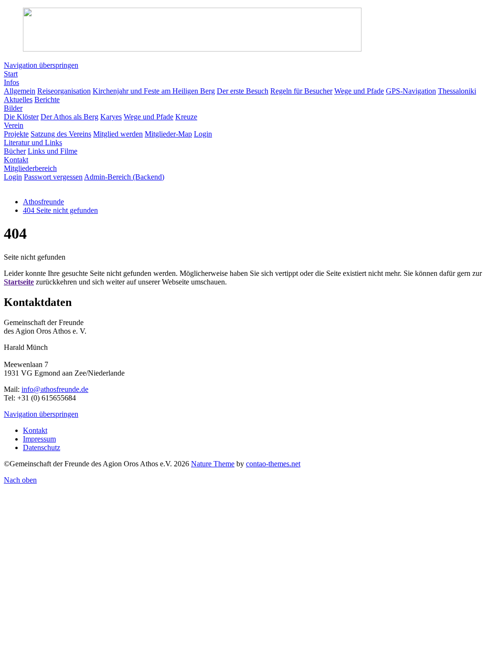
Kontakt (35, 430)
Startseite (19, 282)
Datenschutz (41, 447)
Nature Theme (212, 464)
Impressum (39, 439)
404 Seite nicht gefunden (60, 210)
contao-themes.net (273, 464)
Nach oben (20, 480)
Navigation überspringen (41, 65)
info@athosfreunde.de (54, 389)
